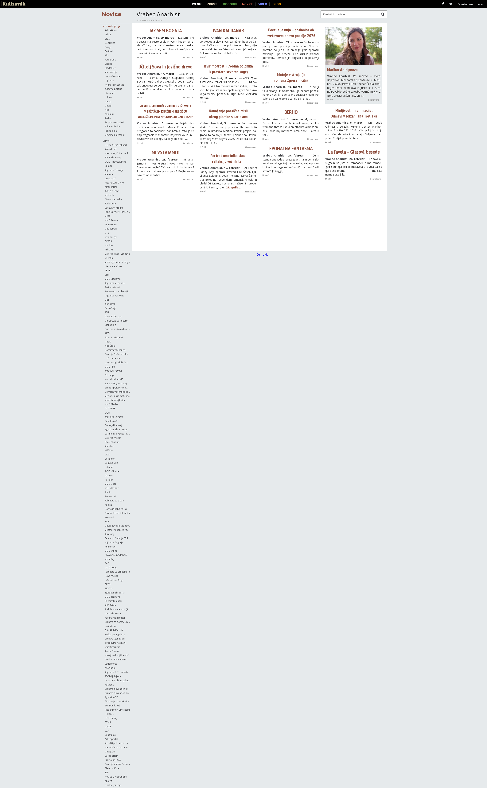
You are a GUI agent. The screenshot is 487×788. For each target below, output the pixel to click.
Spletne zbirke (112, 126)
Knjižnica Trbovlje (114, 170)
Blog (277, 4)
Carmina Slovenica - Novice (117, 433)
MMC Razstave (112, 596)
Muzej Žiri (110, 751)
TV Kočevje (110, 308)
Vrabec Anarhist (148, 37)
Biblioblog (110, 324)
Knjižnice (109, 80)
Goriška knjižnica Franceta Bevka (117, 329)
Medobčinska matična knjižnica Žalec (117, 396)
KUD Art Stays (112, 191)
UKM (107, 454)
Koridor (109, 479)
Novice (111, 14)
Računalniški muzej (115, 617)
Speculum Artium (114, 207)
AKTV (107, 333)
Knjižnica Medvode (115, 283)
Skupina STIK (111, 463)
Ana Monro (111, 224)
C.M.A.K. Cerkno (113, 316)
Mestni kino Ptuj (113, 613)
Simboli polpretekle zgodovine (117, 387)
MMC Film (110, 366)
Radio (108, 118)
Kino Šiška (110, 345)
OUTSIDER (110, 408)
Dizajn (108, 47)
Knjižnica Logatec (114, 417)
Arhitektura (111, 30)
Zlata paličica (112, 768)
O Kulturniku (465, 4)
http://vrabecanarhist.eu (149, 20)
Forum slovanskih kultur (117, 513)
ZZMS (108, 722)
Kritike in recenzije (114, 84)
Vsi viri (106, 140)
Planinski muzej (113, 157)
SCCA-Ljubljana (113, 676)
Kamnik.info (111, 149)
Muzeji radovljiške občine (117, 655)
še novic (263, 254)
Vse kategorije (112, 26)
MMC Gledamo (113, 278)
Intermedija (111, 72)
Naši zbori (110, 626)
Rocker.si (109, 684)
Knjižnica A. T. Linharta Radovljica (117, 672)
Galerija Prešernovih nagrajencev (117, 354)
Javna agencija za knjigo (117, 262)
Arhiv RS (109, 249)
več (141, 57)
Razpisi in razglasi (114, 122)
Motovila (109, 195)
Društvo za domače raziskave (117, 622)
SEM (107, 312)
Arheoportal (111, 739)
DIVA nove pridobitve (116, 555)
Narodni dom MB (114, 379)
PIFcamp (109, 375)
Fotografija (110, 59)
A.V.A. (108, 492)
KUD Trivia (110, 605)
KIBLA (108, 341)
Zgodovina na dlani (115, 642)
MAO (107, 216)
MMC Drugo (111, 567)
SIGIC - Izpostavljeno (116, 161)
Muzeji (108, 105)
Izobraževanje (112, 76)
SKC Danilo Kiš (112, 705)
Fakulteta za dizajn (114, 500)
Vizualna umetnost (114, 135)
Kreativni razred (113, 371)
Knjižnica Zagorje (114, 542)
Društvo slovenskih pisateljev (117, 693)
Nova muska (111, 575)
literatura (187, 57)
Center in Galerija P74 (116, 538)
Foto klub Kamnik (114, 630)
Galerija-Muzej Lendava (117, 253)
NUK (107, 521)
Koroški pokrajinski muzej (117, 743)
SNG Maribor (112, 488)
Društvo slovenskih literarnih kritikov (117, 688)
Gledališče (110, 68)
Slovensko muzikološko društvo (117, 291)
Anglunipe (110, 546)
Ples (107, 109)
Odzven (109, 475)
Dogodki (230, 4)
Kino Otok (110, 304)
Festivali (109, 51)
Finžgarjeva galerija (115, 634)
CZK (107, 730)
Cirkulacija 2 (111, 421)
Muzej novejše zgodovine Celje (117, 525)
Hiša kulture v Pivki (114, 182)
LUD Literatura (112, 358)
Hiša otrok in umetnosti (117, 709)
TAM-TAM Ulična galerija (117, 680)
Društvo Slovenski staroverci (117, 659)
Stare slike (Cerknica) (116, 383)
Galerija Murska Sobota (117, 764)
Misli (107, 299)
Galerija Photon (113, 437)
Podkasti (109, 114)
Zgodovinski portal (115, 592)
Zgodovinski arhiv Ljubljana (117, 429)
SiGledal (109, 258)
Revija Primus (112, 651)
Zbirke (212, 4)
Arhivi (108, 34)
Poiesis (108, 504)
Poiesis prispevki (114, 337)
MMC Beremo (112, 220)
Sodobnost (111, 663)
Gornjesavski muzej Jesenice (117, 391)
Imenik (197, 4)
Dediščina (110, 42)
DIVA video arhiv (113, 199)
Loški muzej (111, 718)
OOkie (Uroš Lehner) (116, 145)
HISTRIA (109, 450)
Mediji (108, 101)
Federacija (110, 203)
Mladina (109, 245)
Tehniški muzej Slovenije (117, 212)
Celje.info (110, 458)
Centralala (110, 734)
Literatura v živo (113, 266)
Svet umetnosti (112, 287)
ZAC (107, 563)
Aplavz (108, 780)
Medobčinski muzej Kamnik (117, 747)
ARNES (108, 270)
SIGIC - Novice (112, 471)
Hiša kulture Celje (114, 580)
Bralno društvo (113, 760)
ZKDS (107, 584)
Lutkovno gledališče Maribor (117, 362)
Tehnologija (111, 130)
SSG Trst (109, 588)
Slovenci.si (110, 496)
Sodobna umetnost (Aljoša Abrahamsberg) (117, 609)
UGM (107, 412)
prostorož (110, 178)
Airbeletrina (111, 186)
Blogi (107, 38)
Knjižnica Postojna (114, 295)
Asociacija (110, 668)
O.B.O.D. (109, 714)
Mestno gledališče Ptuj (117, 529)
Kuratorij (109, 534)
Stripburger (111, 237)
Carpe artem (111, 755)
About (481, 4)
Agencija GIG (111, 697)
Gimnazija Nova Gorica (117, 701)
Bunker (108, 166)
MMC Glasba (111, 404)
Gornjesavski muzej (115, 350)
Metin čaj (109, 559)
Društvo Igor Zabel (115, 638)
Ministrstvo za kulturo (116, 320)
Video (262, 4)
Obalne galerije (113, 785)
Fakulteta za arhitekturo (117, 571)
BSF (106, 772)
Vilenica (109, 174)
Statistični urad (112, 647)
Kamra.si (109, 517)
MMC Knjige (111, 550)
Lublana (109, 467)
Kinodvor (110, 446)
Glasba (108, 63)
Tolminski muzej (113, 601)
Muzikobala (111, 228)
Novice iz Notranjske (116, 776)
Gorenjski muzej (113, 425)
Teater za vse (112, 442)
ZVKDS (108, 241)
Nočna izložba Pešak (116, 509)
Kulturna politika (113, 89)
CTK (107, 232)
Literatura (110, 93)
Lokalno (109, 97)
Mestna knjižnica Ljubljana (117, 153)
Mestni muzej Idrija (115, 400)
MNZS (108, 726)
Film (107, 55)
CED (107, 274)
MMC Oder (110, 483)
